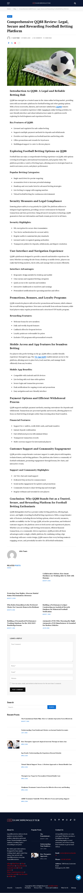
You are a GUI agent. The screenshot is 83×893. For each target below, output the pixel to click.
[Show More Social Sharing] (19, 43)
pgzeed (9, 870)
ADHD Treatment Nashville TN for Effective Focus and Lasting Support (45, 799)
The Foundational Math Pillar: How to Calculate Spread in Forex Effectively (46, 719)
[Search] (75, 3)
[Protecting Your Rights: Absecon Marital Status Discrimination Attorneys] (23, 581)
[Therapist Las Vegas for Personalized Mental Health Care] (13, 779)
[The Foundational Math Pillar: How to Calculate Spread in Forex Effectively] (13, 721)
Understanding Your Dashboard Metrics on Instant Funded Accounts (44, 730)
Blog (9, 16)
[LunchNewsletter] (41, 3)
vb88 (9, 876)
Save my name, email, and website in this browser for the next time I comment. (36, 683)
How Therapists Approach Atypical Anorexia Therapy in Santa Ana (44, 742)
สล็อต (9, 864)
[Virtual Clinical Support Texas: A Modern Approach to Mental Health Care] (13, 767)
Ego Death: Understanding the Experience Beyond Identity (41, 753)
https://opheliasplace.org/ (15, 872)
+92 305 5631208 (66, 859)
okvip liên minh (21, 866)
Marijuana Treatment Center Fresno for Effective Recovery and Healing (45, 787)
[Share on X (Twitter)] (11, 43)
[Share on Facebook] (8, 43)
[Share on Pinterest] (15, 43)
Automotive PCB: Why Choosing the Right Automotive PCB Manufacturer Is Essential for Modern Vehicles (59, 623)
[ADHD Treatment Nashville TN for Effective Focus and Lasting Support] (13, 802)
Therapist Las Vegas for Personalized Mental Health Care (40, 776)
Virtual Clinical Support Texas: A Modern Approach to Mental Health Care (46, 764)
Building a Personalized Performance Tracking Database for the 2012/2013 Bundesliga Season (21, 623)
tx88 (13, 876)
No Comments (38, 38)
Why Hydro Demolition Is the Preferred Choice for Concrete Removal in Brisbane (23, 606)
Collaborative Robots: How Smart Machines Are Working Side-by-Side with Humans (58, 576)
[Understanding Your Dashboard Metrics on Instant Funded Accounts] (13, 733)
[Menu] (8, 3)
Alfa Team (16, 38)
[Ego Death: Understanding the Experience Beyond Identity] (13, 756)
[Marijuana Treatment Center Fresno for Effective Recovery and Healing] (13, 790)
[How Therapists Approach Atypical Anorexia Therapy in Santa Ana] (13, 744)
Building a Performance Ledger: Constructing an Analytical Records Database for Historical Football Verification (56, 608)
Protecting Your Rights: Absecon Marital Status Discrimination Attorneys (22, 594)
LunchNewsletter (53, 886)
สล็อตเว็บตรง (16, 864)
